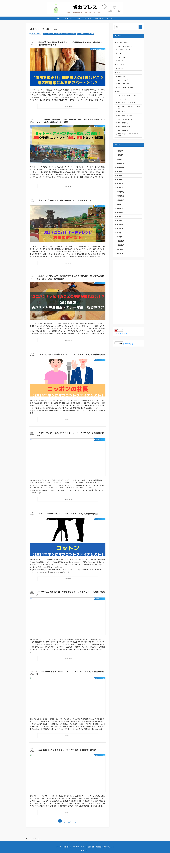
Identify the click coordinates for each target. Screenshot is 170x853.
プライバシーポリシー (79, 847)
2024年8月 (120, 175)
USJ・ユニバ (91, 33)
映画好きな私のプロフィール (104, 847)
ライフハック (121, 65)
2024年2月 (120, 188)
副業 (119, 72)
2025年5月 (120, 159)
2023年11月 (120, 196)
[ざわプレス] (85, 8)
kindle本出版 (121, 76)
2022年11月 (120, 245)
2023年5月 (120, 220)
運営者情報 (91, 847)
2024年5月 (120, 184)
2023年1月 (120, 237)
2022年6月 (120, 253)
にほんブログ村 (128, 344)
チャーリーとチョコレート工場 (127, 95)
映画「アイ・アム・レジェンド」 (127, 103)
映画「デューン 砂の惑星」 (125, 115)
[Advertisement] (128, 291)
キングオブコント (81, 33)
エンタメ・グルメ (122, 42)
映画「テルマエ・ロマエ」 (125, 119)
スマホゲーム (59, 33)
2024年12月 (120, 163)
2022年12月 (120, 241)
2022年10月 (120, 249)
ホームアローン (122, 99)
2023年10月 (120, 200)
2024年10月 (120, 167)
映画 (118, 91)
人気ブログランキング (121, 334)
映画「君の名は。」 (123, 123)
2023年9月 (120, 204)
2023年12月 (120, 192)
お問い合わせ (67, 847)
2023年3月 (120, 229)
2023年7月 (120, 212)
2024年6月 (120, 180)
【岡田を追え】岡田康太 (70, 33)
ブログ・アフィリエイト (125, 84)
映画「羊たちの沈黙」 (124, 126)
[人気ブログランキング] (119, 331)
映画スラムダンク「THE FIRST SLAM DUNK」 (128, 135)
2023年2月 (120, 233)
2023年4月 (120, 225)
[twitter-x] (85, 843)
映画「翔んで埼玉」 (123, 130)
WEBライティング (123, 80)
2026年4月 (120, 151)
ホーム (59, 847)
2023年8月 (120, 208)
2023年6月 (120, 216)
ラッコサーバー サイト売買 (125, 87)
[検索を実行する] (140, 27)
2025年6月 (120, 155)
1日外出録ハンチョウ (49, 33)
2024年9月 (120, 171)
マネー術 (120, 69)
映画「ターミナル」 (123, 112)
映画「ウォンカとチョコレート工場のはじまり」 (129, 107)
